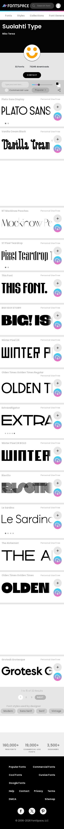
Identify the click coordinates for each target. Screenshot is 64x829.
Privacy (38, 791)
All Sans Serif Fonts (50, 433)
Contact (32, 75)
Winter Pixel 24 (10, 340)
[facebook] (21, 811)
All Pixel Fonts (53, 267)
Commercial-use (18, 90)
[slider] (39, 85)
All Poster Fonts (49, 533)
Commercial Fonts (44, 767)
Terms (51, 791)
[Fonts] (16, 5)
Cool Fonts (15, 775)
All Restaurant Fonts (49, 299)
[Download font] (57, 116)
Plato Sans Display (13, 99)
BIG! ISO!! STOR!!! (11, 307)
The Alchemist (10, 543)
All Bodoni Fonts (52, 235)
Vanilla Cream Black (14, 131)
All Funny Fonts (52, 499)
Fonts (8, 15)
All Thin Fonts (53, 123)
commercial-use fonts (32, 750)
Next (40, 697)
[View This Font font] (24, 288)
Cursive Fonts (47, 775)
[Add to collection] (57, 107)
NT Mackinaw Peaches (15, 211)
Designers (53, 749)
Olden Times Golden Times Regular (22, 372)
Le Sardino (8, 507)
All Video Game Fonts (49, 467)
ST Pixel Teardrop (12, 243)
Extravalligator (11, 407)
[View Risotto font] (28, 488)
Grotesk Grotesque (13, 659)
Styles (21, 15)
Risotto (6, 475)
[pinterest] (43, 811)
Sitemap (50, 799)
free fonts (10, 749)
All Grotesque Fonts (50, 683)
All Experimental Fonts (48, 155)
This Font (7, 275)
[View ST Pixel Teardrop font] (32, 255)
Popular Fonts (17, 767)
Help (11, 791)
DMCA (12, 799)
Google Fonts (17, 783)
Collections (37, 15)
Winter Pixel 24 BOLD (14, 443)
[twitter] (32, 811)
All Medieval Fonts (51, 567)
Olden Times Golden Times (18, 575)
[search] (42, 6)
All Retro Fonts (53, 399)
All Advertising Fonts (49, 332)
